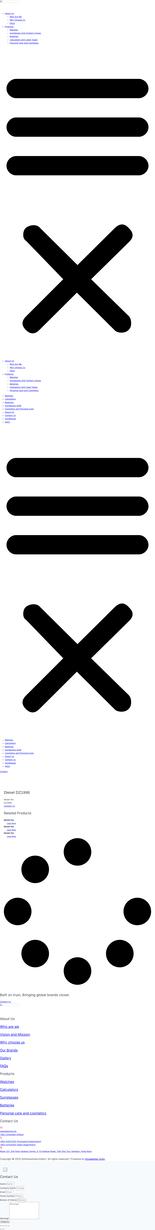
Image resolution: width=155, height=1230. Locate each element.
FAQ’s (12, 23)
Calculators (10, 399)
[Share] (6, 1225)
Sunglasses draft (13, 405)
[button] (77, 202)
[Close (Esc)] (9, 1225)
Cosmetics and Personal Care (19, 409)
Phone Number (7, 1196)
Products (9, 26)
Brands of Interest (9, 1200)
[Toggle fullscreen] (3, 1225)
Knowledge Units (95, 1159)
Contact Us (10, 415)
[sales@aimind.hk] (1, 1128)
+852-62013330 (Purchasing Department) (20, 1141)
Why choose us (12, 1042)
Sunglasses (10, 419)
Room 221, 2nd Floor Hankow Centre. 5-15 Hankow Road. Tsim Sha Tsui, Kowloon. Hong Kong (46, 1151)
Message (4, 1218)
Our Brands (9, 1050)
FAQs (4, 1066)
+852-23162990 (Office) (12, 1134)
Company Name (8, 1188)
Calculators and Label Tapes (24, 40)
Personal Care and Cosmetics (24, 43)
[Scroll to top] (1, 1168)
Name (3, 1184)
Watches (14, 30)
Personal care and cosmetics (23, 1113)
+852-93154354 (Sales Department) (18, 1145)
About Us (9, 13)
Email (3, 1192)
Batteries (14, 36)
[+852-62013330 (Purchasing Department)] (1, 1138)
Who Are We (16, 17)
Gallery (5, 1058)
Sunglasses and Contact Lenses (25, 33)
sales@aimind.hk (8, 1131)
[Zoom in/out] (1, 1225)
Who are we (9, 1027)
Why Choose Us (17, 20)
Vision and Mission (15, 1034)
